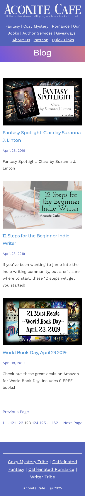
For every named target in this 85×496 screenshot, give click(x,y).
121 (13, 422)
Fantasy (12, 26)
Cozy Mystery (35, 26)
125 (43, 422)
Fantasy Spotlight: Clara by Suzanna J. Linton (42, 136)
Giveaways (65, 33)
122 (20, 422)
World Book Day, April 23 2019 (34, 352)
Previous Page (16, 411)
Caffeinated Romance (51, 469)
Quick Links (63, 40)
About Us (21, 40)
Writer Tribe (42, 477)
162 (55, 422)
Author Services (37, 33)
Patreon (41, 40)
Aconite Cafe (34, 488)
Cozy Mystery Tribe (28, 461)
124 (35, 422)
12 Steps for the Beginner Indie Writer (36, 239)
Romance (61, 26)
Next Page (72, 422)
